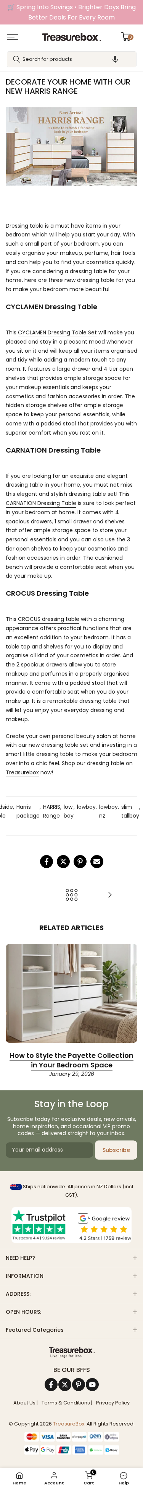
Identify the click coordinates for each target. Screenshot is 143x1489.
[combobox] (71, 59)
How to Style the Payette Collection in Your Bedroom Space (71, 1060)
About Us (24, 1402)
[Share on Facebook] (46, 861)
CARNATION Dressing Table (41, 503)
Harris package (28, 811)
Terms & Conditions (66, 1402)
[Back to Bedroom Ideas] (72, 895)
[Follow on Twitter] (64, 1384)
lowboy (86, 807)
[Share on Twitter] (63, 861)
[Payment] (71, 1352)
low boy (69, 811)
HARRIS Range (51, 811)
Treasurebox (22, 772)
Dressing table (24, 226)
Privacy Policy (113, 1402)
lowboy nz (108, 811)
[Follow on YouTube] (92, 1384)
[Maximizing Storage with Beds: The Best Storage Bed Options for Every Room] (110, 895)
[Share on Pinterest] (80, 861)
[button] (115, 59)
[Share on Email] (96, 861)
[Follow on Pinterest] (78, 1384)
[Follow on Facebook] (51, 1384)
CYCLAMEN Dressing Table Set (57, 332)
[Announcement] (71, 12)
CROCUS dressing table (48, 619)
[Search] (16, 59)
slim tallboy (130, 811)
